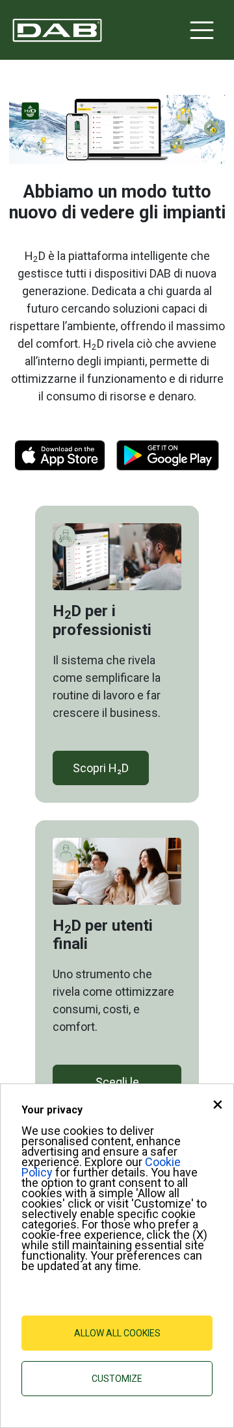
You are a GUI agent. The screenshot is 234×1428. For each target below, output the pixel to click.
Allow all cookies (117, 1333)
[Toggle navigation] (202, 29)
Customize (117, 1378)
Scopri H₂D (101, 768)
